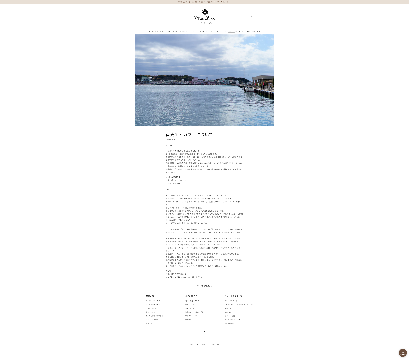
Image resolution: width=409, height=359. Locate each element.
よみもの (228, 312)
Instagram (184, 277)
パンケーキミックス (153, 301)
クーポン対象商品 (152, 319)
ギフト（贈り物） (152, 308)
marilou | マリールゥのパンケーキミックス (207, 344)
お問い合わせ (190, 308)
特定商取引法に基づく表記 (194, 312)
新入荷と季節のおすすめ (154, 316)
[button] (218, 31)
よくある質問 (229, 323)
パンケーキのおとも (153, 304)
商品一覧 (149, 323)
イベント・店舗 (230, 316)
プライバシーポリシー (193, 316)
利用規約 (188, 319)
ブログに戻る (206, 285)
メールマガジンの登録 (232, 319)
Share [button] (170, 145)
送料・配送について (192, 301)
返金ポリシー (190, 304)
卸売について (229, 308)
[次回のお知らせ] (262, 2)
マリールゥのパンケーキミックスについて (239, 304)
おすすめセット (151, 312)
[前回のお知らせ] (146, 2)
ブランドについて (231, 301)
